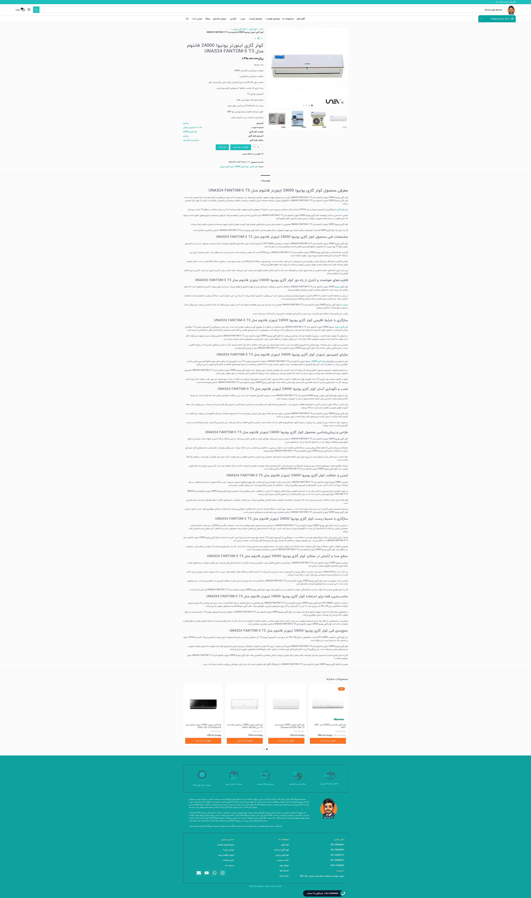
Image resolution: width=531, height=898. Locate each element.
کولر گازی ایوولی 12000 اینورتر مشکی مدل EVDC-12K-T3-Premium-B (203, 726)
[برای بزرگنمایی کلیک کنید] (342, 102)
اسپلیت (344, 304)
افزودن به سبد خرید (240, 147)
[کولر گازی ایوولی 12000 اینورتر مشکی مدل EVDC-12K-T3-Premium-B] (203, 704)
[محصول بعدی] (255, 38)
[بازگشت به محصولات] (258, 38)
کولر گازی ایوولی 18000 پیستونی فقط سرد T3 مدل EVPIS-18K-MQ (245, 726)
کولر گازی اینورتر (239, 29)
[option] (312, 105)
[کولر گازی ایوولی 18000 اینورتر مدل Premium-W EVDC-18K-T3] (286, 704)
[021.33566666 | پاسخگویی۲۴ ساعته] (343, 893)
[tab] (265, 179)
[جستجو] (36, 10)
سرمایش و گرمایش (191, 140)
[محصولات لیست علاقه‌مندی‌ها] (29, 9)
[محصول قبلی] (261, 38)
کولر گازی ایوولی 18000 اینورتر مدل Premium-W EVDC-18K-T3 (289, 726)
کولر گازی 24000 (190, 131)
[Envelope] (199, 873)
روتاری (185, 123)
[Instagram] (223, 873)
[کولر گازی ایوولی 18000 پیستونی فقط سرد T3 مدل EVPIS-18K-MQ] (245, 704)
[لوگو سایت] (511, 9)
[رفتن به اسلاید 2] (264, 749)
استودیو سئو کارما (256, 886)
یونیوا (337, 286)
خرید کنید (222, 147)
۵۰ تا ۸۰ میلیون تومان (192, 127)
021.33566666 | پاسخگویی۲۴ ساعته (322, 893)
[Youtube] (207, 873)
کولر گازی (253, 29)
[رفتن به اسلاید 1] (267, 749)
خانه (261, 29)
